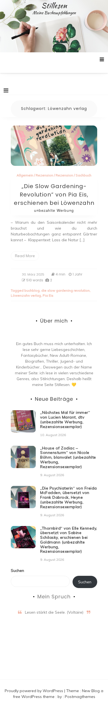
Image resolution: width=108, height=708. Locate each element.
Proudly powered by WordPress (34, 690)
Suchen (17, 570)
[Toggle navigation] (6, 90)
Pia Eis (48, 295)
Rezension (44, 175)
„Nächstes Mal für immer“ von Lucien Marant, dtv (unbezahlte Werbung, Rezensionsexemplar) (65, 419)
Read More (25, 255)
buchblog (32, 290)
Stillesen (54, 5)
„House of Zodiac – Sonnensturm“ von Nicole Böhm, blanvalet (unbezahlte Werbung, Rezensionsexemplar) (68, 457)
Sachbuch (83, 175)
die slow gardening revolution (65, 290)
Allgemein (25, 175)
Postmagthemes (80, 696)
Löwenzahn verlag (26, 295)
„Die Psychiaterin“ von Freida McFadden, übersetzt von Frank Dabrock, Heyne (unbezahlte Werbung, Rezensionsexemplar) (68, 497)
